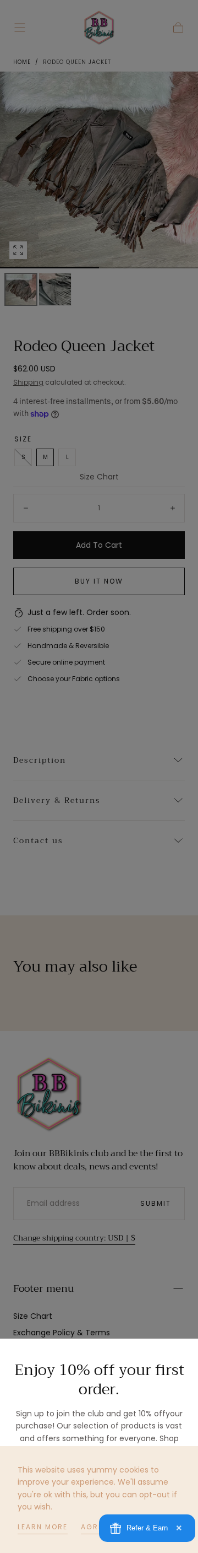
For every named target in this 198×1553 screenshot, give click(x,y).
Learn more (43, 1527)
